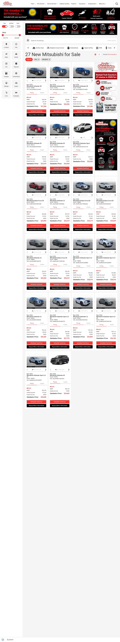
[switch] (4, 25)
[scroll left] (28, 48)
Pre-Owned (40, 4)
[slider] (3, 35)
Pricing (32, 92)
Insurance (82, 4)
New (32, 4)
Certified (11, 23)
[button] (116, 3)
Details (42, 92)
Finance (73, 4)
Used (17, 23)
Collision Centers (64, 4)
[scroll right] (114, 48)
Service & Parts (51, 4)
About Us (102, 4)
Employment (92, 4)
